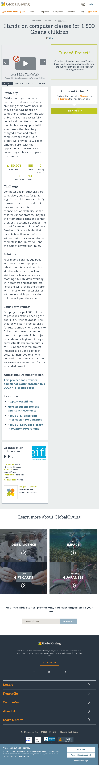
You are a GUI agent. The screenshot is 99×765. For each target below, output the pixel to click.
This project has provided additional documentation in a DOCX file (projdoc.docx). (24, 383)
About (32, 11)
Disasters (71, 11)
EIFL (51, 37)
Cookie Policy (23, 756)
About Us (9, 711)
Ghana (47, 20)
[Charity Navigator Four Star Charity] (30, 740)
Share (42, 83)
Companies (58, 11)
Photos (30, 83)
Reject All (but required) (81, 755)
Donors (8, 685)
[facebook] (34, 671)
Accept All (81, 749)
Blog (82, 11)
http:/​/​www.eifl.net (20, 401)
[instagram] (49, 671)
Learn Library (13, 720)
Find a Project (74, 111)
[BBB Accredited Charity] (51, 740)
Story (7, 83)
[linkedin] (65, 671)
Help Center (49, 662)
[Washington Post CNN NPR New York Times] (49, 733)
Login (90, 4)
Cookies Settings (81, 760)
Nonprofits (44, 11)
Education (36, 20)
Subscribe (68, 621)
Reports (19, 83)
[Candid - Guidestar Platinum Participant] (39, 740)
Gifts (95, 11)
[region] (49, 754)
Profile (19, 480)
